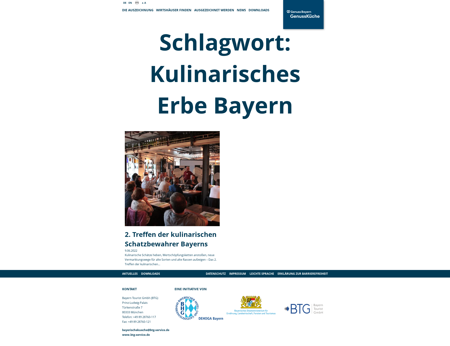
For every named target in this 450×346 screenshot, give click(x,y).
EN (130, 2)
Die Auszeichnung (137, 10)
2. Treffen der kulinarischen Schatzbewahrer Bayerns (171, 239)
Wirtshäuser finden (173, 10)
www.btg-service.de (136, 335)
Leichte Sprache (262, 274)
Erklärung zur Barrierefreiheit (303, 274)
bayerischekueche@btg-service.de (145, 330)
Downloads (150, 274)
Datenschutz (216, 274)
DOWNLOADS (259, 10)
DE (124, 2)
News (241, 10)
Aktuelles (130, 274)
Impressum (237, 274)
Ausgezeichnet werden (214, 10)
